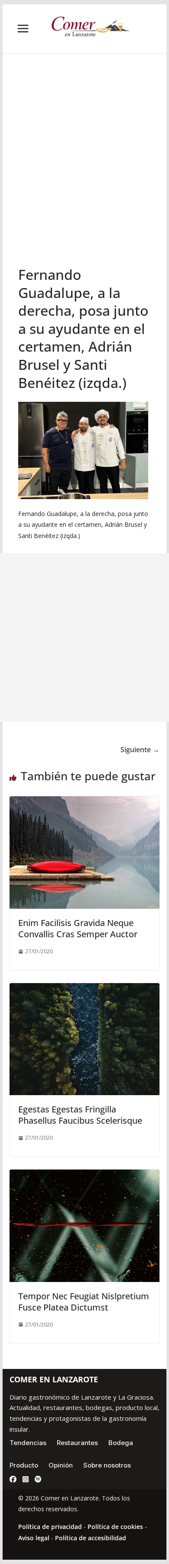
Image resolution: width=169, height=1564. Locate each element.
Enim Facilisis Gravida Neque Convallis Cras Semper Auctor (77, 928)
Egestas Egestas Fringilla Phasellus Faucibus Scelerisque (80, 1114)
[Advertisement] (84, 177)
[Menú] (22, 28)
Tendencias (28, 1443)
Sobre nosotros (107, 1465)
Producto (24, 1465)
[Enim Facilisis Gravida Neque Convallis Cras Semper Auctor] (84, 802)
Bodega (120, 1443)
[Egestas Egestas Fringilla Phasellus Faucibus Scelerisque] (84, 989)
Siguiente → (139, 749)
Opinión (61, 1465)
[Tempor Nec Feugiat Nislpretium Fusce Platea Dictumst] (84, 1175)
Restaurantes (77, 1443)
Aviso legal (33, 1538)
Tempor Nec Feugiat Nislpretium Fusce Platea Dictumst (83, 1301)
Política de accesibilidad (90, 1538)
